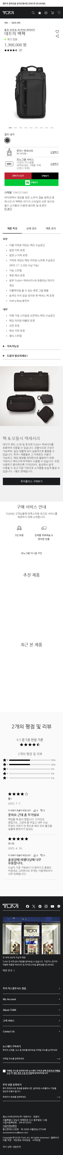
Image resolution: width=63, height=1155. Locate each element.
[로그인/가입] (46, 12)
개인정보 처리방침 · (22, 1140)
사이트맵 (36, 1140)
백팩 (6, 23)
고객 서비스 (8, 1020)
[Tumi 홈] (8, 12)
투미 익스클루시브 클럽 (14, 988)
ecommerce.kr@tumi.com (15, 1133)
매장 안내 (8, 970)
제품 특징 (12, 228)
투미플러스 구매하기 (32, 481)
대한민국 (17, 1147)
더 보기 (8, 208)
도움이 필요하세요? (17, 355)
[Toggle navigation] (58, 12)
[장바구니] (52, 12)
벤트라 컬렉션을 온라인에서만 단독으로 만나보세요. (24, 3)
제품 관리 (51, 228)
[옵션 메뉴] (54, 810)
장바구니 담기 (18, 176)
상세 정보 (31, 228)
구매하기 (45, 176)
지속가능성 (13, 346)
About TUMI (9, 1010)
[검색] (33, 12)
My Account (9, 999)
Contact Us (9, 1031)
